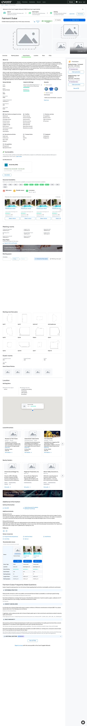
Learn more (19, 156)
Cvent (2, 5)
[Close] (82, 9)
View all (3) (76, 88)
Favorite (59, 20)
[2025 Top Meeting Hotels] (56, 89)
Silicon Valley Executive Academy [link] (51, 471)
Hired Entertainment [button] (27, 482)
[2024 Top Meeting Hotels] (51, 89)
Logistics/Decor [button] (46, 484)
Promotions (24, 2)
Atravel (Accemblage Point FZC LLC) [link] (12, 471)
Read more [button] (7, 447)
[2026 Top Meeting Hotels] (46, 89)
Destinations (32, 2)
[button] (26, 39)
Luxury (44, 2)
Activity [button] (6, 482)
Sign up (80, 2)
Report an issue (19, 645)
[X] (4, 531)
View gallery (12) (81, 51)
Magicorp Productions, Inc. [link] (31, 471)
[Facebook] (6, 531)
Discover (39, 2)
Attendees (5, 257)
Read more (46, 100)
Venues (18, 2)
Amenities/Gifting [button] (12, 482)
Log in (84, 2)
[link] (12, 466)
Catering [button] (6, 484)
